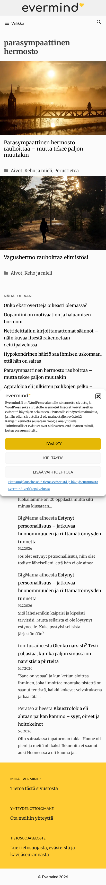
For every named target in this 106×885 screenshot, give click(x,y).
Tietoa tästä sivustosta (34, 788)
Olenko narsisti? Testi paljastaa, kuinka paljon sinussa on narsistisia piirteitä (58, 653)
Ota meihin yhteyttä (31, 818)
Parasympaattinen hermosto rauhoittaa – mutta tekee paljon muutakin (43, 148)
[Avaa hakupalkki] (99, 21)
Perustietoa (66, 170)
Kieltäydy (53, 457)
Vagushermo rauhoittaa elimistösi (46, 257)
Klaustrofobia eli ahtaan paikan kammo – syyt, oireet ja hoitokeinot (59, 716)
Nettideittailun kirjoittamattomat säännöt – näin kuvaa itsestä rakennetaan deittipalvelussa (51, 338)
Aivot (16, 170)
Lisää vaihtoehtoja (53, 472)
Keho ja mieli (38, 170)
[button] (98, 396)
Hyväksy (53, 443)
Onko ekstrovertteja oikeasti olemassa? (45, 305)
